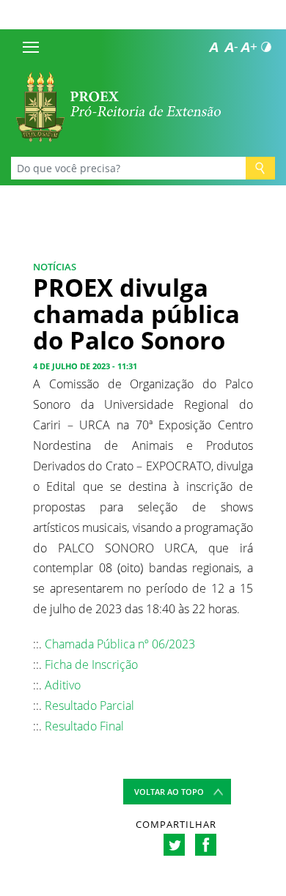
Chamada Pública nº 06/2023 (120, 644)
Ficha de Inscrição (91, 664)
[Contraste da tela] (266, 47)
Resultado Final (84, 726)
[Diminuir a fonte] (231, 47)
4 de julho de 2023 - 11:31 (85, 365)
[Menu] (31, 47)
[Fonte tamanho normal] (213, 47)
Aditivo (63, 685)
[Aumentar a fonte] (248, 47)
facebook (205, 845)
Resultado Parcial (89, 705)
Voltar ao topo (169, 791)
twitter (174, 845)
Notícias (54, 266)
